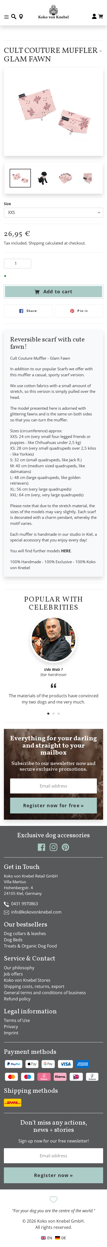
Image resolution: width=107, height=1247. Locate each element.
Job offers (13, 974)
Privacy (11, 1026)
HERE (66, 550)
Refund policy (17, 999)
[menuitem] (60, 1238)
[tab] (48, 713)
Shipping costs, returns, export (34, 986)
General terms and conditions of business (45, 992)
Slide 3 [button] (58, 713)
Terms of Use (17, 1020)
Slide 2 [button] (53, 713)
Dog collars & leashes (25, 933)
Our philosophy (19, 968)
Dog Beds (13, 940)
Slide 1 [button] (48, 713)
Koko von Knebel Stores (27, 980)
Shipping (36, 243)
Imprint (11, 1033)
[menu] (53, 1238)
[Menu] (6, 16)
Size (7, 203)
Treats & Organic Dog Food (30, 946)
